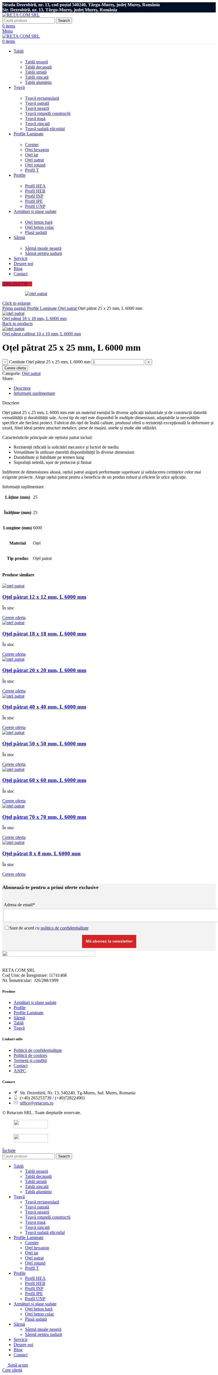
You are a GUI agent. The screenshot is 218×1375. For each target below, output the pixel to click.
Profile (20, 1007)
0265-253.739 (15, 284)
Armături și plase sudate (35, 1002)
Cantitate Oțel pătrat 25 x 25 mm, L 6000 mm (50, 361)
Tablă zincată (37, 77)
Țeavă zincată (37, 123)
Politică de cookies (30, 1055)
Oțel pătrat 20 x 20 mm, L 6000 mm (44, 670)
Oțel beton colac (39, 227)
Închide (9, 1150)
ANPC (20, 1070)
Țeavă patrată (37, 103)
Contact (21, 1065)
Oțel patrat (34, 159)
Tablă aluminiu (38, 82)
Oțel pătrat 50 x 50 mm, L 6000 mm (44, 744)
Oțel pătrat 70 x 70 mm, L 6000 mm (44, 817)
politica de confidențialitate (65, 928)
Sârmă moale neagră (43, 248)
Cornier (32, 144)
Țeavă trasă (35, 118)
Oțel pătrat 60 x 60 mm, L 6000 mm (44, 780)
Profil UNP (35, 206)
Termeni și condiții (30, 1060)
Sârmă (19, 1017)
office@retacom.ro (36, 1103)
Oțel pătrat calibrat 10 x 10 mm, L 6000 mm (41, 333)
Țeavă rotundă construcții (47, 113)
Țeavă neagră (37, 108)
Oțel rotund (35, 165)
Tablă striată (36, 72)
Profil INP (34, 196)
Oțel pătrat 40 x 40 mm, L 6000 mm (44, 707)
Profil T (32, 170)
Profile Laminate (42, 308)
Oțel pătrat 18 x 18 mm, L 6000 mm (34, 318)
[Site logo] (21, 14)
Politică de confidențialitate (38, 1050)
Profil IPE (34, 201)
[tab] (115, 388)
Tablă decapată (38, 67)
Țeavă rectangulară (42, 98)
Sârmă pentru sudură (43, 253)
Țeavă (19, 1028)
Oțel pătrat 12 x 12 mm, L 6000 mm (44, 597)
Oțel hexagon (37, 149)
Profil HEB (35, 191)
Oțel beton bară (39, 222)
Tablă (19, 1022)
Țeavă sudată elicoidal (45, 128)
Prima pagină (14, 308)
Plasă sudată (36, 232)
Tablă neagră (36, 61)
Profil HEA (35, 186)
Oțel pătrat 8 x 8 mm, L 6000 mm (41, 853)
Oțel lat (31, 154)
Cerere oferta (15, 368)
